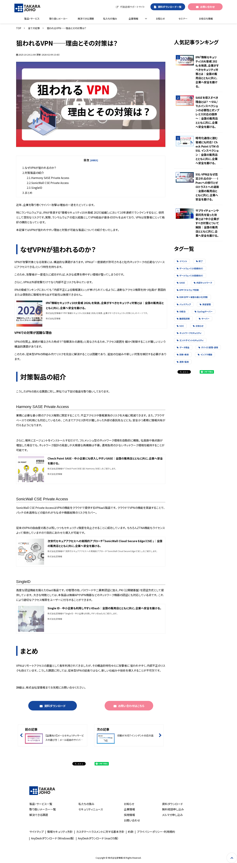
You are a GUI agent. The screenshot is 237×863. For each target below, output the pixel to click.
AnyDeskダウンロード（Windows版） (52, 838)
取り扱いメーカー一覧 (42, 809)
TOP (18, 28)
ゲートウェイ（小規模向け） (191, 268)
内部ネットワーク (204, 282)
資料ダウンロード (55, 706)
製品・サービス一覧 (40, 804)
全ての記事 (34, 28)
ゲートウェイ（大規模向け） (191, 275)
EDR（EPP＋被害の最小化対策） (193, 297)
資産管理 (206, 304)
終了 (201, 261)
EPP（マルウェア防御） (189, 289)
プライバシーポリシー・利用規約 (156, 832)
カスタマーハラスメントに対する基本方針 (100, 832)
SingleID (36, 188)
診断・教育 (184, 354)
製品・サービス (32, 18)
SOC (181, 325)
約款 (130, 832)
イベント (183, 261)
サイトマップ (36, 832)
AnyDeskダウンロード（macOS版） (98, 838)
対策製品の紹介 (34, 173)
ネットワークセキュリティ (190, 332)
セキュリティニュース (90, 809)
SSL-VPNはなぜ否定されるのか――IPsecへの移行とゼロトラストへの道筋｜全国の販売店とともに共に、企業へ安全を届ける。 (207, 186)
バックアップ (185, 304)
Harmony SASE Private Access (50, 178)
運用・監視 (184, 361)
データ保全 (184, 347)
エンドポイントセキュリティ (191, 340)
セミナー (183, 18)
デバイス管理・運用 (209, 347)
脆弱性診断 (184, 318)
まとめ (28, 193)
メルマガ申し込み (172, 815)
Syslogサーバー (205, 311)
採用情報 (129, 815)
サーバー (205, 318)
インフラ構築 (206, 354)
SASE (182, 282)
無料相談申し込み (173, 809)
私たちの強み (110, 18)
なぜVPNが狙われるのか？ (40, 168)
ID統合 (182, 311)
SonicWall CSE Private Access (50, 183)
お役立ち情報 (206, 18)
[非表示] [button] (94, 160)
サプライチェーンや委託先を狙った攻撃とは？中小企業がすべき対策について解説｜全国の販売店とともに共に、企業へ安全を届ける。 (207, 223)
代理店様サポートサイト (132, 7)
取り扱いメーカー (58, 18)
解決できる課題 (86, 18)
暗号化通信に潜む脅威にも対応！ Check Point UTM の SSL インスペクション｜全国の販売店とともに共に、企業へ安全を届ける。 (207, 150)
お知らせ (160, 18)
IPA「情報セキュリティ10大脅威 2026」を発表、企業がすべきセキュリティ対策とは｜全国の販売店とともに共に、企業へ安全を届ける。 (207, 71)
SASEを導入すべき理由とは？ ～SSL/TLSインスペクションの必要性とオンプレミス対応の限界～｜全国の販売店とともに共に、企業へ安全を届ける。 (207, 112)
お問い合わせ (207, 7)
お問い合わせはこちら (131, 706)
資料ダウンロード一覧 (169, 7)
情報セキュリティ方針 (60, 832)
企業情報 (133, 18)
